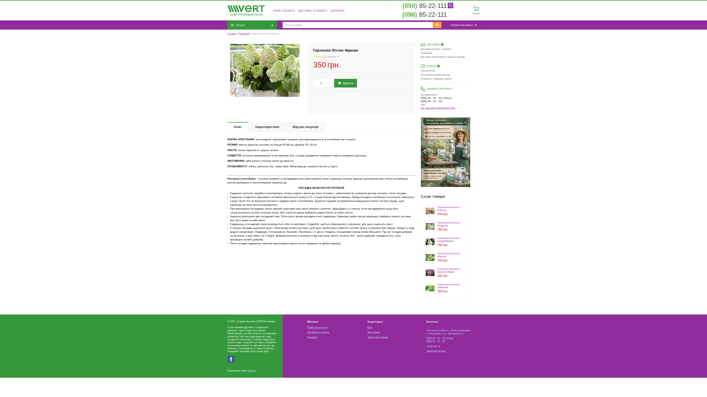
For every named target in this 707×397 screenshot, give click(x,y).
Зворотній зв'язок (436, 351)
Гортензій (244, 34)
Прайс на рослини (317, 327)
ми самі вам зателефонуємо (438, 107)
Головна (231, 34)
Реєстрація (373, 332)
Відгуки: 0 (333, 57)
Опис (238, 127)
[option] (445, 152)
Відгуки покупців (306, 127)
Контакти (337, 10)
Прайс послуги (284, 10)
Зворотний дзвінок (377, 337)
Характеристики (267, 127)
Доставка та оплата (312, 10)
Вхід (369, 327)
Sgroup (251, 370)
